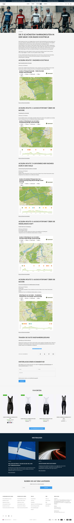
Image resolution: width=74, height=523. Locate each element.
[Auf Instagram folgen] (6, 515)
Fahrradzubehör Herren (21, 504)
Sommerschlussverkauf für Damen (8, 507)
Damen (28, 3)
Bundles (38, 3)
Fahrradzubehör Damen (7, 504)
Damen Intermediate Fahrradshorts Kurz (10, 418)
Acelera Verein (48, 500)
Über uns (47, 498)
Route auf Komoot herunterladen (24, 102)
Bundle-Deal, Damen (6, 505)
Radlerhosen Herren (20, 502)
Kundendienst (33, 498)
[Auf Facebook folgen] (3, 515)
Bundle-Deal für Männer (21, 505)
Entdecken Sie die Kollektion (37, 348)
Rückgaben (33, 502)
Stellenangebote (48, 504)
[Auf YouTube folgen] (8, 515)
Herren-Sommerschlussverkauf (22, 507)
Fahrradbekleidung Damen (7, 498)
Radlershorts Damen (6, 502)
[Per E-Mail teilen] (53, 354)
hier (57, 512)
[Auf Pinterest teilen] (49, 354)
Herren (33, 3)
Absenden (22, 381)
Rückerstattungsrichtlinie (35, 505)
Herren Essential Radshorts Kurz (45, 418)
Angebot (45, 3)
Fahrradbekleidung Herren (21, 498)
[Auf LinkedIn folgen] (11, 515)
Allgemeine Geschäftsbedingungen (36, 504)
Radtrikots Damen (6, 500)
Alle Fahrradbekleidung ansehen (37, 428)
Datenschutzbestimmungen (23, 365)
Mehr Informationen (11, 472)
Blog (46, 502)
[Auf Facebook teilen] (40, 354)
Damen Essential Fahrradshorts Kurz (28, 418)
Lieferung (32, 500)
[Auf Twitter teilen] (44, 354)
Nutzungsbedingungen (34, 507)
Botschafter (47, 505)
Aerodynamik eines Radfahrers (47, 463)
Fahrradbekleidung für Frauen (59, 501)
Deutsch (61, 3)
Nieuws (9, 461)
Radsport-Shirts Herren (21, 500)
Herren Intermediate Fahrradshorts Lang (64, 418)
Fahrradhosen (56, 502)
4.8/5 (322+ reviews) (31, 1)
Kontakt (32, 509)
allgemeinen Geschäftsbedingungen (45, 364)
